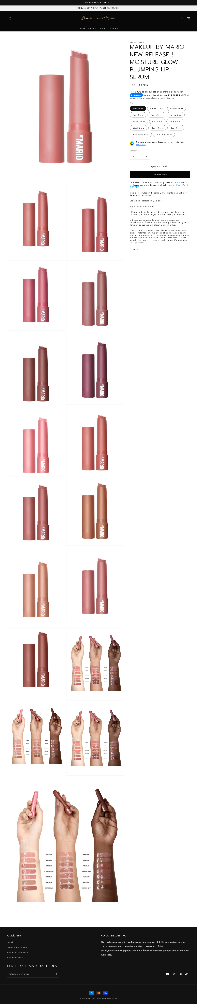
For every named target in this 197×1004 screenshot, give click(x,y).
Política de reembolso (17, 952)
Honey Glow (157, 128)
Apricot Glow (156, 108)
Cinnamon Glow (164, 134)
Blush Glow (138, 128)
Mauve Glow (156, 115)
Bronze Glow (176, 108)
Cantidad (133, 151)
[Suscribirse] (56, 974)
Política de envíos (15, 957)
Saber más (141, 144)
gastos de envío (139, 98)
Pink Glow (157, 121)
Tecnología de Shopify (109, 998)
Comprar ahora (160, 174)
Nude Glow (175, 128)
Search (10, 942)
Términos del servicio (17, 947)
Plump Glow (139, 121)
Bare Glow (138, 108)
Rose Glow (138, 115)
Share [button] (135, 249)
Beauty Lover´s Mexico (93, 998)
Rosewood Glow (141, 134)
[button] (10, 19)
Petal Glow (174, 121)
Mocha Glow (176, 115)
